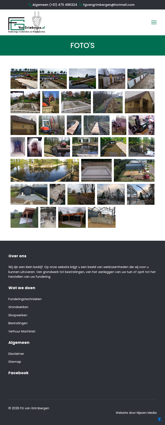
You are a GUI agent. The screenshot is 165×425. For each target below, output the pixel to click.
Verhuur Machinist (21, 331)
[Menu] (154, 22)
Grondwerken (18, 307)
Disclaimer (16, 354)
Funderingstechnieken (25, 299)
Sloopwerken (17, 315)
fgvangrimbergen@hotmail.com (108, 5)
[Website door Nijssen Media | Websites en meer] (159, 419)
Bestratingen (18, 323)
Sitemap (14, 362)
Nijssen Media (147, 413)
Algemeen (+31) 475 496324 (54, 5)
